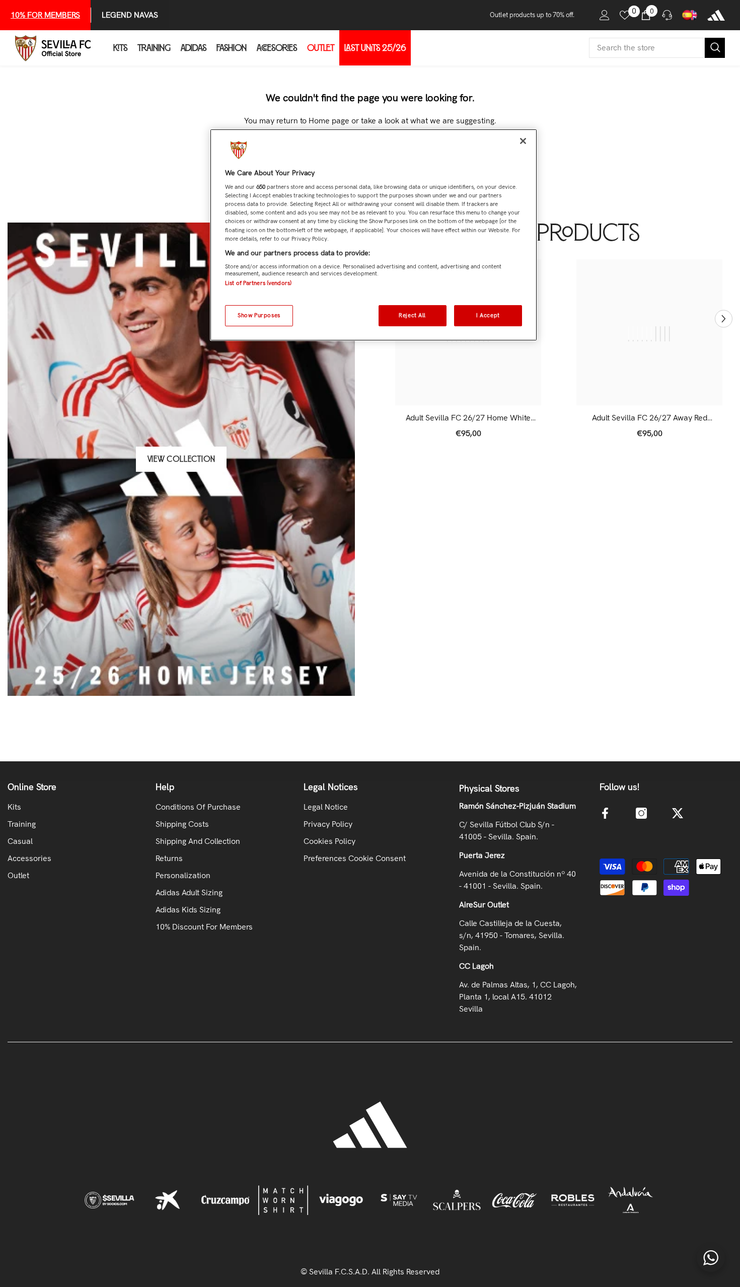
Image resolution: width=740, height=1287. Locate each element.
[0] (625, 15)
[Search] (657, 48)
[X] (677, 813)
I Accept (488, 315)
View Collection (181, 459)
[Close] (523, 141)
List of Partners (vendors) (258, 283)
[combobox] (647, 48)
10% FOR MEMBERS (45, 15)
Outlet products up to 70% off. (532, 15)
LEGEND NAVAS (130, 15)
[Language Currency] (689, 15)
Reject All (412, 315)
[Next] (723, 319)
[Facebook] (605, 813)
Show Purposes (259, 315)
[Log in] (605, 15)
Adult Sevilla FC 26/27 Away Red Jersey (649, 418)
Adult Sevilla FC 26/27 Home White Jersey (468, 418)
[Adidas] (716, 15)
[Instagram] (641, 813)
